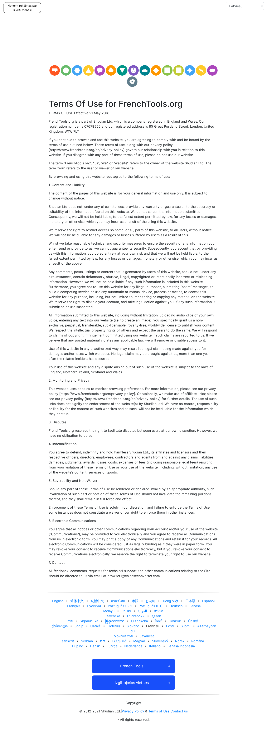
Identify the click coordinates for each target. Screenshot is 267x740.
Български (136, 616)
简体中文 (77, 601)
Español (208, 601)
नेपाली (158, 621)
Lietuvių (113, 626)
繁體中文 (97, 601)
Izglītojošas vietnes (132, 682)
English (57, 601)
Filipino (77, 646)
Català (95, 626)
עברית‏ (158, 611)
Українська (89, 621)
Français (73, 606)
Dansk (95, 646)
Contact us (179, 711)
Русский (94, 606)
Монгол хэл (123, 636)
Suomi (185, 626)
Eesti (170, 626)
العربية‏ (142, 611)
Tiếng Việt (170, 601)
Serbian (87, 641)
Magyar (139, 641)
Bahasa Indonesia (181, 646)
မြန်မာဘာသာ (114, 621)
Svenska (113, 616)
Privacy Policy (133, 711)
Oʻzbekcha (139, 621)
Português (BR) (120, 606)
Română (197, 641)
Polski (126, 611)
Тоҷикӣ (175, 621)
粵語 (135, 601)
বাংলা (102, 641)
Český (193, 621)
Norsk (179, 641)
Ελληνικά (119, 641)
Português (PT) (151, 606)
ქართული (60, 626)
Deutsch (176, 606)
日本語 (190, 601)
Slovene (133, 626)
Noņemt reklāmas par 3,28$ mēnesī (22, 8)
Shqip (78, 626)
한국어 (150, 601)
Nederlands (133, 646)
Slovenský (160, 641)
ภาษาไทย (118, 601)
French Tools (131, 666)
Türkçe (112, 646)
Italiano (155, 646)
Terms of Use (158, 711)
